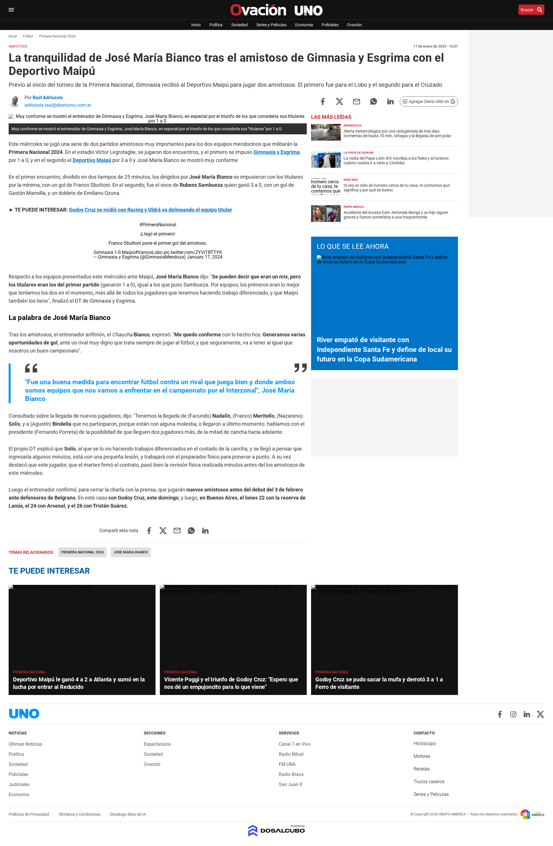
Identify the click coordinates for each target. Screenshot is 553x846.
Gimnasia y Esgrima (276, 152)
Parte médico (354, 206)
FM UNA (287, 764)
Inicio (196, 24)
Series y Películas (271, 24)
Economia (304, 24)
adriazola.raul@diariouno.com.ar (57, 105)
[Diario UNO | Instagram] (513, 714)
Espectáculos (157, 744)
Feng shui (351, 179)
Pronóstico (352, 125)
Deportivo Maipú (92, 160)
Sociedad (239, 24)
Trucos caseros (429, 781)
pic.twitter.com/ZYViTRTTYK (193, 252)
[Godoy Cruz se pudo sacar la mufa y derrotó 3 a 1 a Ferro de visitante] (384, 626)
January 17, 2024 (204, 257)
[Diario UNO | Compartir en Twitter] (339, 101)
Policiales (330, 24)
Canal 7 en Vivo (294, 744)
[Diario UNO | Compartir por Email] (356, 101)
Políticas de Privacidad (29, 814)
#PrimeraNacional (157, 224)
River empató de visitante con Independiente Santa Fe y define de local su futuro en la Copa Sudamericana (384, 349)
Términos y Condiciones (79, 814)
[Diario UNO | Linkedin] (527, 714)
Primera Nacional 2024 (82, 552)
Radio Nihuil (291, 754)
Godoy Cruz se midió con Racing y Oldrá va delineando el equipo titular (150, 210)
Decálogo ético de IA (128, 814)
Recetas (422, 769)
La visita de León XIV (359, 152)
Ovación (354, 24)
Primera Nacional (29, 672)
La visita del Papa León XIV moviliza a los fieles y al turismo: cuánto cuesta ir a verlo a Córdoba (396, 160)
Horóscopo (425, 743)
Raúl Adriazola (48, 97)
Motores (422, 756)
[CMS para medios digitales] (276, 831)
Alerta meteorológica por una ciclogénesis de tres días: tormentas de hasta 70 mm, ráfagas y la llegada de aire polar (397, 133)
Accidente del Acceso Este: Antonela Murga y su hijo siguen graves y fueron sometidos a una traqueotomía (396, 214)
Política (216, 24)
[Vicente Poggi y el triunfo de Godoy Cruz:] (233, 626)
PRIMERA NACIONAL (181, 672)
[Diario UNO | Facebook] (500, 714)
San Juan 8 (290, 784)
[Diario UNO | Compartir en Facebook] (322, 101)
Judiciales (19, 784)
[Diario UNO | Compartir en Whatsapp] (373, 101)
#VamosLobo (148, 252)
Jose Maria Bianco (131, 552)
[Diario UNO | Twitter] (540, 714)
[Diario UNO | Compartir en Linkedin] (390, 101)
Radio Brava (291, 774)
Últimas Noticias (25, 744)
